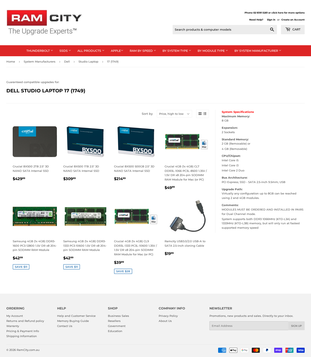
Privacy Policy (168, 315)
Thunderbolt (38, 51)
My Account (14, 315)
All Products (89, 51)
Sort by (147, 114)
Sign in (271, 19)
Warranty (12, 326)
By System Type (175, 51)
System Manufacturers (39, 61)
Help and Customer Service (76, 315)
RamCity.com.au (28, 350)
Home (10, 61)
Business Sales (118, 315)
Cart (296, 29)
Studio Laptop (88, 61)
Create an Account (293, 19)
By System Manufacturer (256, 51)
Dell (67, 61)
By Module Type (212, 51)
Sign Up (296, 325)
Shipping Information (21, 336)
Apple (116, 51)
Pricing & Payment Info (22, 331)
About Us (165, 321)
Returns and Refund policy (25, 321)
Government (116, 326)
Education (115, 331)
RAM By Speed (142, 51)
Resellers (114, 321)
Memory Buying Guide (73, 321)
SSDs (64, 51)
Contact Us (64, 326)
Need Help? (256, 19)
